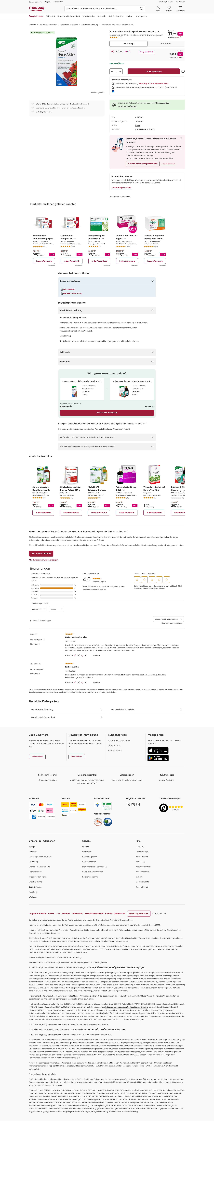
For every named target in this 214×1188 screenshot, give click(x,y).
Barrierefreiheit (142, 887)
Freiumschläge (142, 851)
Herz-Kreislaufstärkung (89, 25)
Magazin (47, 2)
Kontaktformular (115, 750)
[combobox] (104, 8)
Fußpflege (33, 892)
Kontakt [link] (139, 877)
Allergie (32, 846)
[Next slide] (180, 490)
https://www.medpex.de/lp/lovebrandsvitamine (126, 1007)
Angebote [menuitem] (142, 16)
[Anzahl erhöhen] (120, 71)
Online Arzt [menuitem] (50, 16)
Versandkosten (142, 856)
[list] (67, 61)
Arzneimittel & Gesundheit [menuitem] (69, 16)
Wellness (33, 897)
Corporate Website (37, 913)
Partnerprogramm (90, 877)
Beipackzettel (69, 289)
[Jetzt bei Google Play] (165, 758)
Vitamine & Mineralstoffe (39, 867)
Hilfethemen (180, 2)
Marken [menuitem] (129, 16)
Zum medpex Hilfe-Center (119, 740)
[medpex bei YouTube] (138, 804)
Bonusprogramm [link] (35, 2)
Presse (51, 913)
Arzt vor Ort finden (168, 164)
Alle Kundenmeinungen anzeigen (43, 560)
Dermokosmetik (35, 872)
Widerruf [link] (66, 913)
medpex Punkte (142, 882)
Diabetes (33, 851)
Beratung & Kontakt (166, 2)
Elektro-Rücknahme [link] (94, 913)
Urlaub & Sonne (35, 882)
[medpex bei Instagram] (133, 804)
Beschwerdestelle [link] (143, 867)
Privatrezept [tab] (166, 43)
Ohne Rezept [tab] (128, 43)
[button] (143, 164)
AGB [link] (58, 913)
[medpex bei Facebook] (128, 804)
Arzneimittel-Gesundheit (48, 25)
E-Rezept (139, 846)
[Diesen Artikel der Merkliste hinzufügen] (183, 71)
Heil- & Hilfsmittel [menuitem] (115, 16)
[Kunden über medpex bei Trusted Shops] (172, 808)
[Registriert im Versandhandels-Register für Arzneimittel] (106, 806)
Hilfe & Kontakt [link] (114, 745)
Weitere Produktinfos (72, 293)
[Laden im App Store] (165, 750)
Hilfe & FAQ (140, 861)
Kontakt (85, 846)
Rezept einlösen (89, 861)
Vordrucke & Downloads (92, 872)
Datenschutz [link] (77, 913)
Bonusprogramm (89, 856)
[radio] (112, 51)
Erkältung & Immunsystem (40, 856)
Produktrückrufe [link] (142, 872)
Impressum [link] (120, 913)
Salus (137, 125)
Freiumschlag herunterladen (94, 867)
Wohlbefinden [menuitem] (89, 16)
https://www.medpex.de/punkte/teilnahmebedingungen (100, 1029)
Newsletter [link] (86, 851)
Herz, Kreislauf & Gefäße (69, 25)
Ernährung (33, 861)
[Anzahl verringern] (112, 71)
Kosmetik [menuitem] (102, 16)
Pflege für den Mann (37, 877)
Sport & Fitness (35, 887)
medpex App (58, 2)
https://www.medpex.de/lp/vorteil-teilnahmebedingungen (118, 967)
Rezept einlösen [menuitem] (36, 16)
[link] (98, 822)
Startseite (32, 25)
